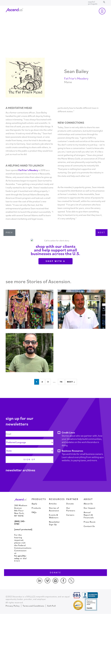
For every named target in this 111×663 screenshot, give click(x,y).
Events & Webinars (53, 516)
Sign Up (29, 459)
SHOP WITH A (55, 261)
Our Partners (70, 509)
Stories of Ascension (54, 509)
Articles (53, 503)
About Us (88, 503)
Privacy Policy (13, 606)
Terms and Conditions (33, 606)
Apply (34, 503)
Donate (70, 503)
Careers (70, 515)
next (101, 232)
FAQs (34, 512)
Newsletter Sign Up (54, 523)
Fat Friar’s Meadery (28, 170)
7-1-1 (17, 561)
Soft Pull (51, 606)
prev (9, 232)
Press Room (90, 522)
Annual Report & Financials (89, 515)
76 (61, 382)
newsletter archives (20, 470)
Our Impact (89, 508)
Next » (71, 382)
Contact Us (89, 526)
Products (36, 508)
